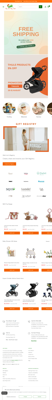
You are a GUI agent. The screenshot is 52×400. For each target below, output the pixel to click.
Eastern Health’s (14, 360)
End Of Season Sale (32, 358)
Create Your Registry (9, 164)
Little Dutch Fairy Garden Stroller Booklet (11, 226)
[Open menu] (3, 6)
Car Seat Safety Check (33, 380)
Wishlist (4, 372)
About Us (5, 374)
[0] (48, 7)
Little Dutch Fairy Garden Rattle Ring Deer (30, 226)
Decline (39, 396)
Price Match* (31, 350)
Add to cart (12, 233)
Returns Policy (31, 356)
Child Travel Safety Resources (9, 378)
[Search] (40, 6)
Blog (29, 360)
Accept (25, 396)
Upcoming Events (6, 380)
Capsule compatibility (33, 372)
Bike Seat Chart (31, 374)
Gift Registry (5, 370)
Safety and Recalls (32, 376)
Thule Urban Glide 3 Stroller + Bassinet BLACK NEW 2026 (29, 300)
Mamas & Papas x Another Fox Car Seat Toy (30, 263)
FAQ (3, 376)
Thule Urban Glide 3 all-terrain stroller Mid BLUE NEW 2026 (12, 300)
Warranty (30, 352)
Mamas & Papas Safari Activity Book (11, 262)
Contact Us (30, 354)
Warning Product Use (32, 370)
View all (48, 241)
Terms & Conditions (32, 378)
